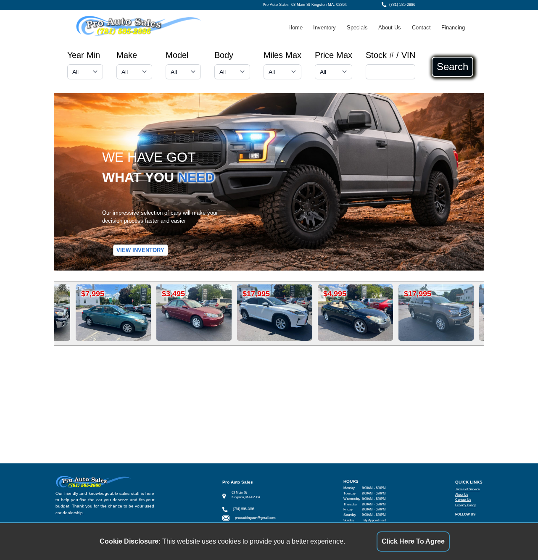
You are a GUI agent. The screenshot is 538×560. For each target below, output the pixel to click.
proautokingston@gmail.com (255, 518)
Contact (421, 27)
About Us (389, 27)
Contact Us (463, 500)
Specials (357, 27)
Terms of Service (467, 489)
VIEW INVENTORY (140, 250)
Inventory (324, 27)
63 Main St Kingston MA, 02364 (319, 5)
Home (295, 27)
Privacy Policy (465, 505)
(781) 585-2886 (402, 5)
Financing (453, 27)
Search (452, 67)
